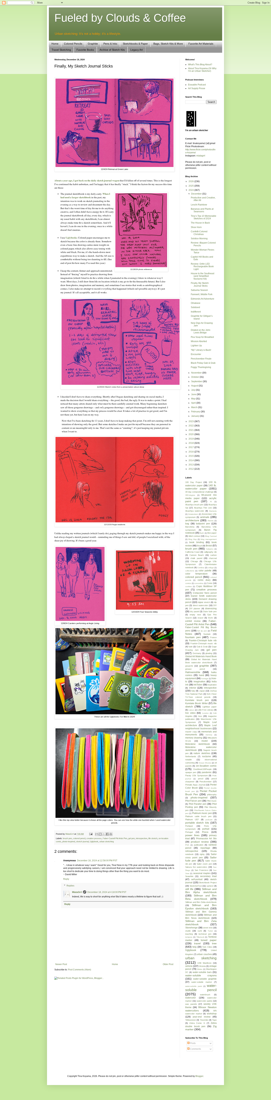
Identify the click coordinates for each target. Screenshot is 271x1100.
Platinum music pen (202, 813)
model (204, 741)
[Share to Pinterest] (111, 834)
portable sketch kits (197, 822)
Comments (195, 1049)
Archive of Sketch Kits (112, 49)
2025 (191, 186)
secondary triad (208, 876)
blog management (209, 539)
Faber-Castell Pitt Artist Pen (115, 838)
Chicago (194, 561)
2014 (191, 460)
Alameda (213, 511)
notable (188, 759)
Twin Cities (207, 947)
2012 (191, 469)
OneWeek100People (202, 769)
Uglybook (94, 841)
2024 (191, 190)
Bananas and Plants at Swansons (202, 210)
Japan (202, 691)
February (196, 411)
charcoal (213, 558)
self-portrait (196, 879)
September (197, 381)
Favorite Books (85, 49)
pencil (200, 779)
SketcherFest (196, 886)
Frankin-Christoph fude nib (203, 640)
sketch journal (82, 841)
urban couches (204, 954)
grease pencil (195, 669)
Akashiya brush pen (194, 504)
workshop (212, 1013)
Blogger (199, 1076)
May (193, 398)
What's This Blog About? (200, 64)
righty (202, 854)
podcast (209, 820)
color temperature (196, 573)
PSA (187, 845)
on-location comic (206, 765)
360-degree (190, 495)
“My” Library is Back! (201, 350)
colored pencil (79, 838)
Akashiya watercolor (194, 511)
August (195, 385)
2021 (191, 430)
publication (198, 845)
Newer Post (61, 964)
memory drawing (193, 737)
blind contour (194, 536)
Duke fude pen (210, 611)
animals (204, 517)
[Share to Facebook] (107, 834)
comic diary (204, 580)
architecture (192, 520)
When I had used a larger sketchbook (85, 195)
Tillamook (200, 937)
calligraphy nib (210, 552)
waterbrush (205, 994)
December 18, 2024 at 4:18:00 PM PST (106, 892)
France (213, 637)
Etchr (210, 618)
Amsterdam (193, 514)
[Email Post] (90, 834)
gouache (189, 666)
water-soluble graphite (205, 979)
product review (200, 841)
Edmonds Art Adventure (202, 299)
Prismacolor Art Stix (206, 838)
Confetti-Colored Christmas (199, 232)
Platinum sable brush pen (198, 816)
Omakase (195, 303)
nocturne (206, 756)
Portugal (189, 832)
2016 (191, 451)
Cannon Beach (197, 555)
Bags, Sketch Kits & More (168, 43)
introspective (141, 838)
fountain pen (193, 637)
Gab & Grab (202, 647)
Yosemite (204, 1020)
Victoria (202, 966)
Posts (193, 1043)
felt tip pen (202, 631)
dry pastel (194, 611)
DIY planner (194, 608)
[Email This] (97, 834)
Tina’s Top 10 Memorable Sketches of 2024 (203, 217)
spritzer (210, 886)
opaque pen (190, 772)
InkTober (198, 684)
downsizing (211, 608)
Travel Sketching (61, 49)
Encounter (196, 354)
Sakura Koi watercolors (196, 867)
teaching (189, 934)
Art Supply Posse (196, 88)
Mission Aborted (199, 341)
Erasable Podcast (197, 84)
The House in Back (200, 223)
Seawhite (189, 876)
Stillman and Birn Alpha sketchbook (201, 891)
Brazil (199, 546)
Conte (209, 583)
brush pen (67, 838)
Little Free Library (205, 710)
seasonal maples (202, 873)
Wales (199, 969)
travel (197, 943)
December (196, 193)
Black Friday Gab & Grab (203, 363)
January (195, 416)
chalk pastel (196, 558)
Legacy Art (136, 49)
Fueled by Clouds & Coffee (120, 18)
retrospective (191, 851)
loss (200, 716)
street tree (207, 928)
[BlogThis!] (100, 834)
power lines (192, 835)
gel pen (131, 838)
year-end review (201, 1016)
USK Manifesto (204, 963)
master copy (191, 732)
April (193, 403)
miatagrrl (200, 155)
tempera (188, 937)
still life (189, 889)
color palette (205, 570)
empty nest (195, 615)
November (196, 372)
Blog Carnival (211, 536)
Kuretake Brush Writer (196, 703)
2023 (191, 421)
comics (188, 583)
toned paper (209, 940)
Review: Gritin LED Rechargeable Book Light (202, 267)
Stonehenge (191, 927)
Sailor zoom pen (204, 864)
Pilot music (212, 801)
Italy (193, 691)
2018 (191, 443)
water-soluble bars (202, 972)
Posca (205, 832)
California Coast (192, 552)
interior (192, 688)
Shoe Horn (196, 227)
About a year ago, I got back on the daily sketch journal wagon (86, 180)
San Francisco (201, 870)
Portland (189, 826)
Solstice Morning (199, 238)
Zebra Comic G (197, 1023)
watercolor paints (204, 1001)
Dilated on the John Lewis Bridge (200, 331)
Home (54, 43)
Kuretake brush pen (197, 700)
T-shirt (210, 931)
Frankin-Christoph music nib (203, 643)
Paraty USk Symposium (196, 775)
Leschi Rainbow (199, 204)
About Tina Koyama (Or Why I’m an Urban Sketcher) (202, 69)
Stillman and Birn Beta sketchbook (201, 897)
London (205, 713)
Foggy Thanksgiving (201, 367)
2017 (191, 447)
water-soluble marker (201, 982)
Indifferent (196, 311)
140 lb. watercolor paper (201, 487)
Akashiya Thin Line (203, 508)
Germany (197, 653)
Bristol (209, 545)
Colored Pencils (73, 43)
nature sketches (202, 753)
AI (211, 502)
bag (187, 523)
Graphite (93, 43)
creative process (94, 838)
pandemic (207, 772)
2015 (191, 456)
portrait (205, 829)
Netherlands (190, 756)
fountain (207, 634)
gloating (208, 653)
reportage (205, 848)
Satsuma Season (199, 290)
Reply (66, 879)
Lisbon (191, 710)
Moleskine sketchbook (197, 744)
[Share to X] (104, 834)
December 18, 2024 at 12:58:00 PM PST (97, 860)
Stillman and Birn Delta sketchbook (201, 902)
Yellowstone (190, 1020)
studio (188, 931)
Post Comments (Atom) (79, 969)
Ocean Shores (205, 763)
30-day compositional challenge (199, 492)
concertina (198, 583)
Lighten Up (196, 345)
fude (190, 647)
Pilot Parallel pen (197, 804)
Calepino (209, 549)
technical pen (205, 934)
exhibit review (193, 621)
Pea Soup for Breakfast (202, 337)
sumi (200, 931)
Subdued (195, 307)
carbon (213, 555)
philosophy (212, 794)
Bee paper (212, 533)
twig (194, 947)
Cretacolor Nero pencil (205, 593)
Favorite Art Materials (200, 43)
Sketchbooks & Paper (135, 43)
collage (211, 568)
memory (209, 735)
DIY (215, 605)
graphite (204, 665)
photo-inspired (68, 841)
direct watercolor (200, 605)
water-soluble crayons (201, 975)
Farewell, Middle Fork (201, 294)
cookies (188, 586)
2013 (191, 464)
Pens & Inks (110, 43)
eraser (201, 618)
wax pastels (191, 1004)
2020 (191, 434)
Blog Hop (192, 539)
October (195, 377)
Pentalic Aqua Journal (195, 785)
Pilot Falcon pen (193, 801)
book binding (196, 542)
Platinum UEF (192, 819)
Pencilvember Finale (201, 358)
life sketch (152, 838)
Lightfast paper (209, 707)
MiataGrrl (77, 892)
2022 (191, 425)
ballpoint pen (203, 523)
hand (201, 675)
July (193, 390)
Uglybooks (71, 237)
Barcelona (189, 527)
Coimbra (200, 568)
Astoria (210, 521)
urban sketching (106, 841)
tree (214, 943)
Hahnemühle (192, 672)
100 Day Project (193, 482)
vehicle (188, 966)
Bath (202, 533)
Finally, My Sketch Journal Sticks (200, 284)
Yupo (214, 1020)
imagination (199, 681)
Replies (70, 885)
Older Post (168, 964)
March (194, 407)
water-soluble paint (193, 986)
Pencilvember (205, 781)
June (194, 394)
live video (190, 713)
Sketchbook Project (208, 882)
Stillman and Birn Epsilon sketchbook (201, 907)
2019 (191, 438)
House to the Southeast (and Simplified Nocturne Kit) (202, 276)
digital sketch (204, 602)
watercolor (190, 997)
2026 (191, 181)
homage (204, 678)
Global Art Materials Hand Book (201, 656)
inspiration (212, 685)
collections (189, 571)
